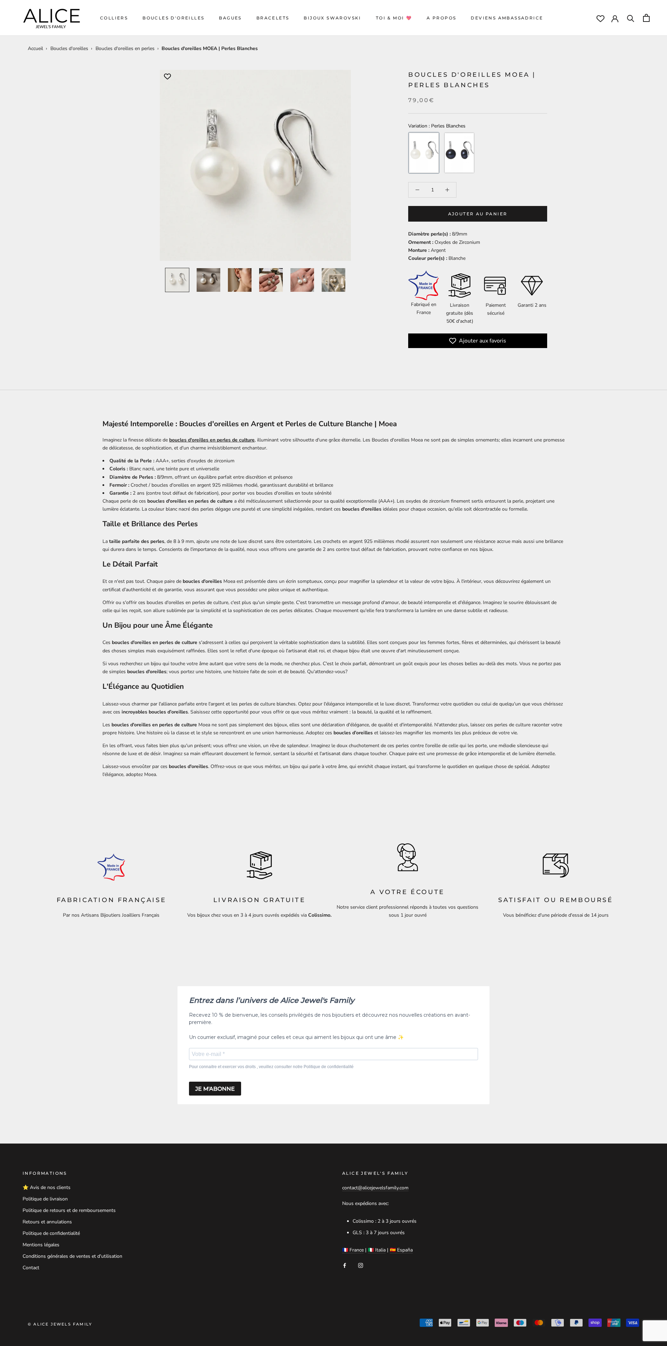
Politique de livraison (45, 1199)
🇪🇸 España (401, 1250)
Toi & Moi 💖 (394, 17)
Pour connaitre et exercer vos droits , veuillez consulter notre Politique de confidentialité (271, 1066)
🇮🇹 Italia (377, 1250)
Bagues (230, 17)
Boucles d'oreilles (173, 17)
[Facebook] (344, 1265)
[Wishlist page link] (600, 19)
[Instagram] (360, 1265)
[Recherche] (630, 18)
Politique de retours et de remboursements (69, 1210)
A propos (441, 17)
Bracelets (272, 17)
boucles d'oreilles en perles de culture (212, 440)
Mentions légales (41, 1244)
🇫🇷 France (353, 1250)
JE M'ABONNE (215, 1088)
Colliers (114, 17)
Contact (31, 1267)
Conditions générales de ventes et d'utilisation (72, 1256)
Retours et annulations (47, 1222)
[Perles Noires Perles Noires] (459, 153)
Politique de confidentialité (51, 1233)
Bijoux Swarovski (332, 17)
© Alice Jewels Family (60, 1324)
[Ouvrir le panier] (646, 18)
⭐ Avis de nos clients (47, 1187)
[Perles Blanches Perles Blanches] (423, 153)
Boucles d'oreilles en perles (125, 48)
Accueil (35, 48)
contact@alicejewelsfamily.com (375, 1187)
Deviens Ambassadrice (507, 17)
